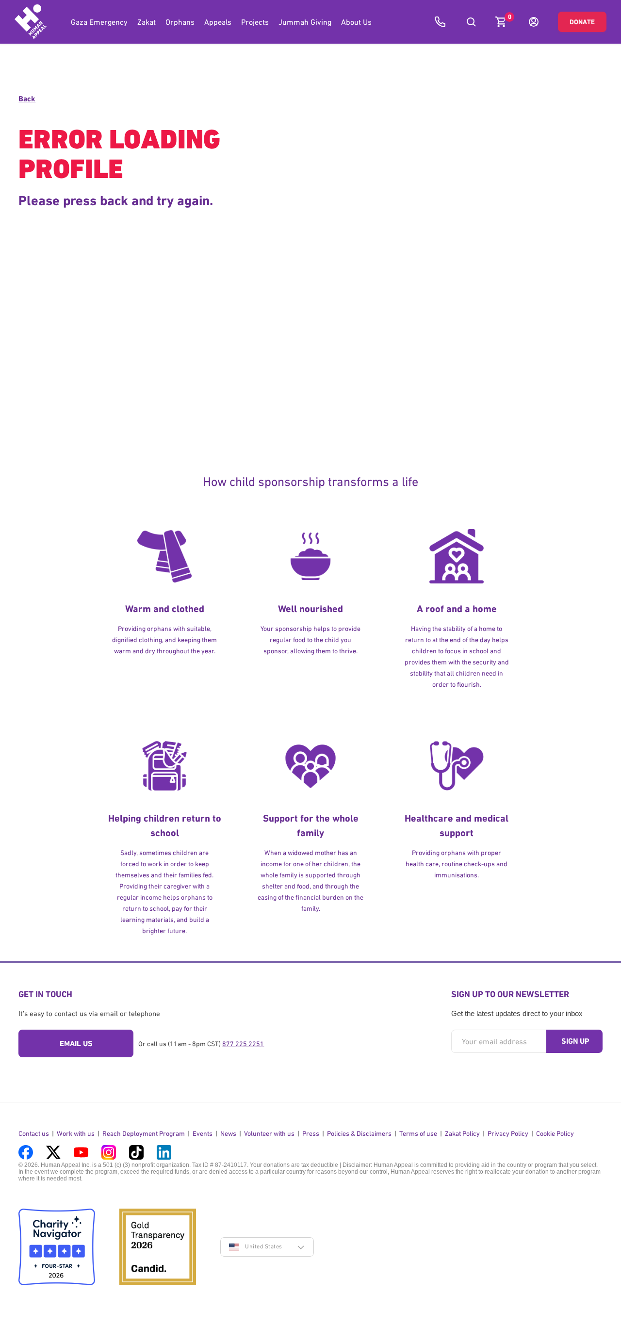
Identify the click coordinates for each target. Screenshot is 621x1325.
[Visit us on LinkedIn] (164, 1152)
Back (26, 98)
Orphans (180, 21)
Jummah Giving (304, 21)
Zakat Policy (462, 1133)
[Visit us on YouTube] (81, 1152)
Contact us (33, 1133)
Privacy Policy (508, 1133)
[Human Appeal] (31, 22)
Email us (76, 1043)
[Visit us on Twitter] (53, 1152)
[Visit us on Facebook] (25, 1152)
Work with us (76, 1133)
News (228, 1133)
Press (310, 1133)
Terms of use (418, 1133)
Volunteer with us (269, 1133)
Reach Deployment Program (143, 1133)
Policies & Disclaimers (359, 1133)
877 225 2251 (243, 1044)
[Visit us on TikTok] (136, 1152)
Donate (582, 22)
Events (202, 1133)
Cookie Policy (555, 1133)
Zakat (146, 21)
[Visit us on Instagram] (108, 1152)
